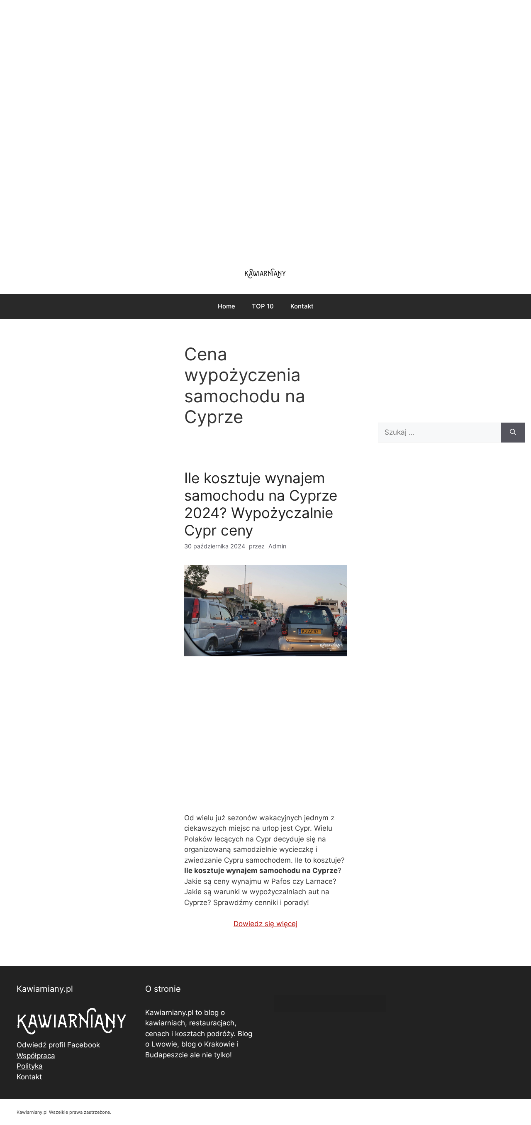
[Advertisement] (265, 128)
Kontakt (302, 306)
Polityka (30, 1066)
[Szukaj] (513, 433)
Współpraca (36, 1056)
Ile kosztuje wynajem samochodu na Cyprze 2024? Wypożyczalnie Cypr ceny (260, 504)
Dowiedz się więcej (265, 924)
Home (226, 306)
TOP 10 (263, 306)
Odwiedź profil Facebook (58, 1045)
